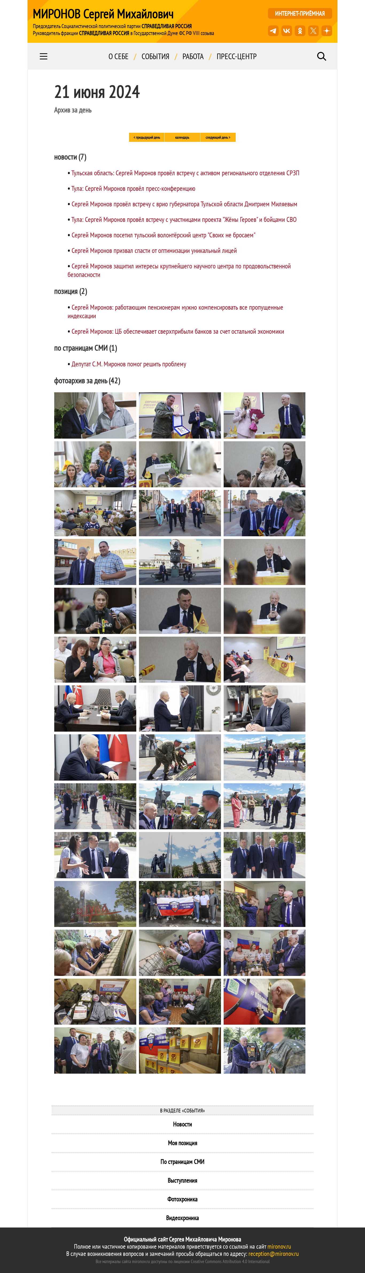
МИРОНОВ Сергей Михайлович (103, 13)
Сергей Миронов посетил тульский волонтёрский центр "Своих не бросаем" (163, 234)
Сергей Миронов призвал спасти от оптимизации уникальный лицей (154, 250)
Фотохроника (183, 1199)
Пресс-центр (237, 56)
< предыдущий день (147, 137)
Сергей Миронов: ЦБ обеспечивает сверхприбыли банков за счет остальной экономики (178, 331)
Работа (193, 56)
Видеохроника (182, 1218)
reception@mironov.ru (273, 1253)
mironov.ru (279, 1246)
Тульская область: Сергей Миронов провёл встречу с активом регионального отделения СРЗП (185, 172)
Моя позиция (182, 1143)
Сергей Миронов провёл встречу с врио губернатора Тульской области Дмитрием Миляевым (184, 203)
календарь (182, 137)
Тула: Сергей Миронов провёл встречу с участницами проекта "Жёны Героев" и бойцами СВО (184, 219)
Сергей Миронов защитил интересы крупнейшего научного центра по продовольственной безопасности (179, 270)
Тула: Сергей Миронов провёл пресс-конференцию (133, 188)
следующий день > (218, 137)
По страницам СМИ (182, 1161)
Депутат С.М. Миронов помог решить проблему (129, 363)
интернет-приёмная (300, 13)
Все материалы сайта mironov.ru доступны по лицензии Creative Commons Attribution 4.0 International (183, 1261)
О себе (118, 56)
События (155, 56)
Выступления (182, 1180)
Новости (182, 1124)
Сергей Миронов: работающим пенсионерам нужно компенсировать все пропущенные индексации (175, 311)
